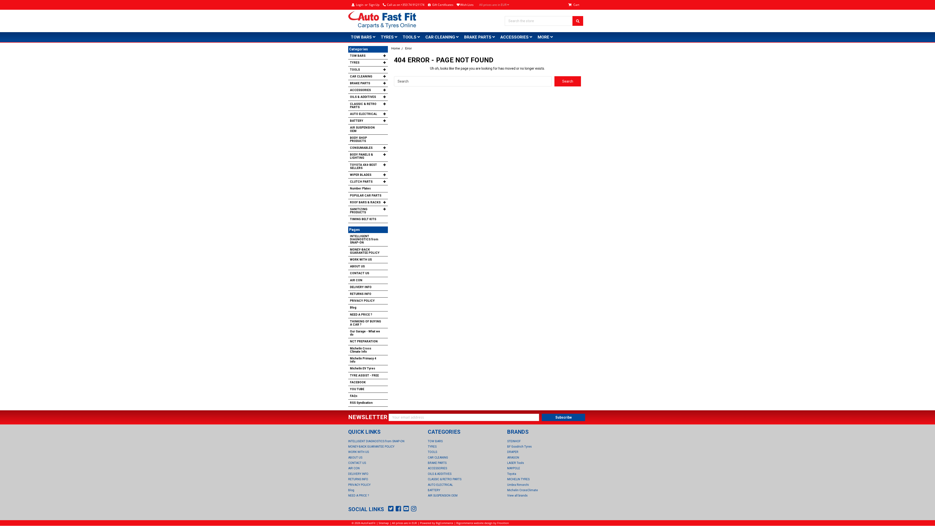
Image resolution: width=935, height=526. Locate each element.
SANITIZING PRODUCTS (358, 210)
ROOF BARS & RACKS (365, 202)
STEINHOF (514, 441)
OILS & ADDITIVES (363, 97)
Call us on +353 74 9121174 (405, 5)
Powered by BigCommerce (436, 523)
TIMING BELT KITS (363, 219)
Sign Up (374, 5)
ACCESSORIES (515, 37)
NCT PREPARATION (364, 341)
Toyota (511, 474)
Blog (353, 307)
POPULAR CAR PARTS (365, 195)
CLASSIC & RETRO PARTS (363, 105)
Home (395, 48)
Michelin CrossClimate (522, 490)
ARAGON (513, 457)
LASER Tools (515, 463)
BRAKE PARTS (478, 37)
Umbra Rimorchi (518, 485)
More (544, 37)
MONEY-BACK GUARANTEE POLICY (365, 251)
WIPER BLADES (360, 175)
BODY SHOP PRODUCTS (358, 139)
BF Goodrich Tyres (519, 446)
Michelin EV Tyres (362, 368)
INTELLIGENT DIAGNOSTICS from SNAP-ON (364, 239)
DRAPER (512, 452)
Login (359, 5)
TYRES (388, 37)
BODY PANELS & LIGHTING (361, 156)
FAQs (353, 396)
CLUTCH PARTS (361, 181)
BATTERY (356, 120)
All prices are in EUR (493, 5)
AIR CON (356, 280)
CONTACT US (359, 273)
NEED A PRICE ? (361, 314)
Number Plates (360, 188)
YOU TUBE (357, 389)
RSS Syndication (361, 402)
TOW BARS (362, 37)
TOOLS (410, 37)
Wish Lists (467, 5)
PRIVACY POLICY (362, 300)
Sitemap (384, 523)
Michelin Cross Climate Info (360, 350)
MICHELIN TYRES (518, 479)
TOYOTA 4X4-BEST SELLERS (363, 166)
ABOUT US (357, 266)
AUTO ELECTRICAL (363, 114)
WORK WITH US (361, 259)
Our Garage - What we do (365, 333)
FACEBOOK (358, 382)
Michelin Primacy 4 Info (363, 360)
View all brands (517, 495)
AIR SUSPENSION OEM (362, 129)
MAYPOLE (513, 468)
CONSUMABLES (361, 148)
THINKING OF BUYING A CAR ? (365, 323)
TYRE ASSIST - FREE (364, 375)
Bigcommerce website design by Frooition (482, 523)
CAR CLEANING (440, 37)
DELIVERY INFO (361, 287)
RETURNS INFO (360, 294)
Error (408, 48)
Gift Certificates (442, 5)
